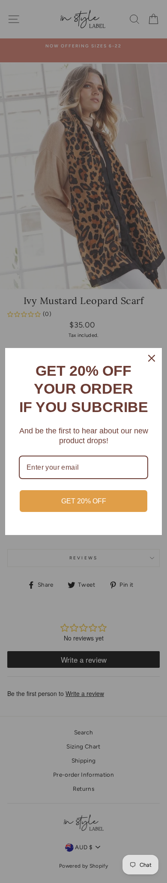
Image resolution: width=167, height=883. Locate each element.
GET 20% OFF (83, 501)
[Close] (151, 358)
